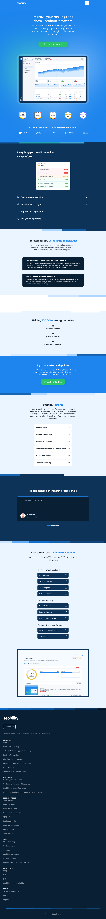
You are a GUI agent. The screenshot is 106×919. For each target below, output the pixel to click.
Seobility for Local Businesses (14, 788)
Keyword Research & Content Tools (17, 763)
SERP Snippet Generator (48, 618)
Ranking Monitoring (11, 747)
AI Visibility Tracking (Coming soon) (17, 751)
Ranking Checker (45, 612)
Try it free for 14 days (53, 44)
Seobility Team (9, 846)
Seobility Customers (11, 854)
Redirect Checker (45, 594)
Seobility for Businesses (12, 780)
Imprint (6, 900)
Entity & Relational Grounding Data (16, 862)
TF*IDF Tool (43, 636)
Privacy (6, 895)
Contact (6, 850)
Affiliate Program (9, 858)
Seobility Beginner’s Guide (13, 883)
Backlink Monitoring (11, 755)
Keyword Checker (45, 581)
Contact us (9, 727)
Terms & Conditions (11, 891)
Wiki (5, 875)
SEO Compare (44, 588)
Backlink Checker (45, 606)
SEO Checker (44, 575)
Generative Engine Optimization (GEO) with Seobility (23, 792)
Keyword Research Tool (48, 630)
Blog (5, 871)
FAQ (5, 879)
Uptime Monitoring (10, 767)
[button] (49, 525)
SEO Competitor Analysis (13, 759)
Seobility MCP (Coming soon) (14, 771)
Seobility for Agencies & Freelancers (17, 784)
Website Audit (8, 743)
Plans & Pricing (9, 842)
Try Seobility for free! (53, 382)
